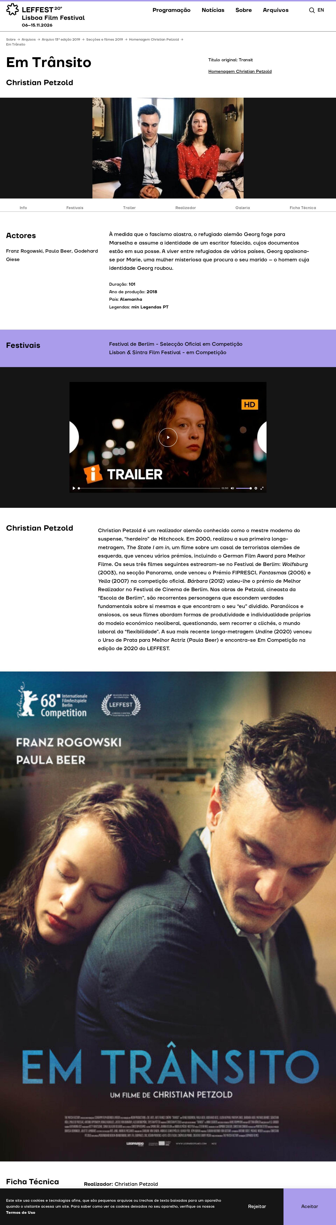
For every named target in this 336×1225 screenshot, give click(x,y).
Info (23, 208)
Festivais (74, 208)
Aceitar (309, 1206)
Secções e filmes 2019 (104, 39)
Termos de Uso (20, 1212)
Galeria (243, 208)
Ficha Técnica (303, 208)
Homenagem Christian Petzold (154, 39)
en (321, 10)
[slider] (149, 488)
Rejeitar (257, 1206)
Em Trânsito (15, 44)
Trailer (129, 208)
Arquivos (29, 39)
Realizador (186, 208)
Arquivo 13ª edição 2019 (61, 39)
